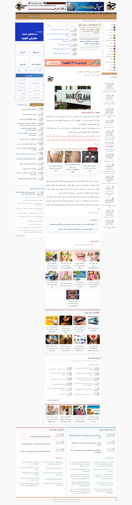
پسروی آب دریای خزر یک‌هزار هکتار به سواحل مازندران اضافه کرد (85, 436)
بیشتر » (48, 24)
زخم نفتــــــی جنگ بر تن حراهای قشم (33, 197)
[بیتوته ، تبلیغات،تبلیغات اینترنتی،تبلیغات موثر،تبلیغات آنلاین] (47, 6)
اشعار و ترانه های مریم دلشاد (109, 183)
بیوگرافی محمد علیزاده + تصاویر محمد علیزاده (109, 138)
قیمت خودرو (37, 79)
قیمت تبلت (37, 93)
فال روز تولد (26, 70)
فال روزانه (22, 64)
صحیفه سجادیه (22, 97)
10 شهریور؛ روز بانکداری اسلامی (82, 244)
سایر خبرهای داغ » (21, 235)
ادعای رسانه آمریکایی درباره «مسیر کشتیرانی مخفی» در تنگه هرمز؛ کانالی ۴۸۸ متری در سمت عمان (30, 231)
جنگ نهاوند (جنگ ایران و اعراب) (28, 109)
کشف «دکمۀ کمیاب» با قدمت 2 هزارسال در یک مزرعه (52, 473)
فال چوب (32, 70)
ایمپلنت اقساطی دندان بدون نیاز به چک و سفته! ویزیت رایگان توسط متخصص (72, 224)
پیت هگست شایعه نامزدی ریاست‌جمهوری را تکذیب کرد (30, 227)
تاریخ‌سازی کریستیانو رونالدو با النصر (34, 221)
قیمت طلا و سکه (36, 83)
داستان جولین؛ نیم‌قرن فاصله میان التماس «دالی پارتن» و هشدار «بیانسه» (25, 193)
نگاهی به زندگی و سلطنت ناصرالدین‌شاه (27, 178)
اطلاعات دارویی (22, 79)
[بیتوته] (21, 10)
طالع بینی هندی (39, 70)
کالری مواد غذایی (22, 86)
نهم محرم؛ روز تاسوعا (64, 44)
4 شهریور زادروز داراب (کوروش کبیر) (60, 29)
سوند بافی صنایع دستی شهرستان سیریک (57, 373)
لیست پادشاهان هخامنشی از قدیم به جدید (26, 144)
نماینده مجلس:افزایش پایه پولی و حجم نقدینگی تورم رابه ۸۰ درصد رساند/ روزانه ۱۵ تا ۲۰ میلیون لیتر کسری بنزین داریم (79, 476)
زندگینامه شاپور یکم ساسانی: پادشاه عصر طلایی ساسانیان (109, 90)
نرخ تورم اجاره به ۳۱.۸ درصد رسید (35, 224)
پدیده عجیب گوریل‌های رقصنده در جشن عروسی (29, 468)
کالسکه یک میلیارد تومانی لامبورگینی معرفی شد (30, 473)
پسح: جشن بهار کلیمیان (109, 127)
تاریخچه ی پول (61, 394)
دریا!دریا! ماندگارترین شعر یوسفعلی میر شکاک (83, 368)
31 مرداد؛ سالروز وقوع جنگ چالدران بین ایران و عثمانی (59, 40)
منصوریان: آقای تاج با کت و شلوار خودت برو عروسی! (52, 484)
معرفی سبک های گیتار (109, 161)
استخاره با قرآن (36, 64)
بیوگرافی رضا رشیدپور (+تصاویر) (109, 194)
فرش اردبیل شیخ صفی (109, 217)
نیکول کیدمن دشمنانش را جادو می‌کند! (40, 436)
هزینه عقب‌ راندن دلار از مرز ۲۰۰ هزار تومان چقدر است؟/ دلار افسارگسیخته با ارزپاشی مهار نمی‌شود (80, 483)
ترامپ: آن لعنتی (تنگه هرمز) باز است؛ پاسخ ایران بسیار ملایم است (104, 483)
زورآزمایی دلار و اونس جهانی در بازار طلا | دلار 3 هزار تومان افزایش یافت (29, 209)
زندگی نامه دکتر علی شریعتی (29, 168)
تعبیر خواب (19, 70)
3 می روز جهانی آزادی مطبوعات (61, 53)
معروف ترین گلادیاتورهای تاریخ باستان (109, 205)
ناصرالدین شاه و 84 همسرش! (29, 114)
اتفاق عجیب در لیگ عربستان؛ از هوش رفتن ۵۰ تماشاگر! (30, 478)
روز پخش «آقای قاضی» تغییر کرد (54, 468)
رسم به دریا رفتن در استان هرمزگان (56, 369)
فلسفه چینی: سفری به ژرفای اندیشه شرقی (26, 153)
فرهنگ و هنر (113, 20)
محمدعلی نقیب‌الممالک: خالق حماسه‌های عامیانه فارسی (109, 172)
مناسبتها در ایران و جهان (103, 20)
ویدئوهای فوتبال (22, 83)
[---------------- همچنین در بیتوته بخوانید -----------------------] (56, 429)
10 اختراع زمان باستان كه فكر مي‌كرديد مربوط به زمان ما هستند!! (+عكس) (27, 124)
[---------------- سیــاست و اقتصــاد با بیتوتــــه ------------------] (106, 429)
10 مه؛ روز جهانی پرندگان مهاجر (61, 48)
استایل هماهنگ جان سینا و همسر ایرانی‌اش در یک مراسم (35, 451)
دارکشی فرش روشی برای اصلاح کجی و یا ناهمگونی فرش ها (83, 384)
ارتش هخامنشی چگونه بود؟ (58, 384)
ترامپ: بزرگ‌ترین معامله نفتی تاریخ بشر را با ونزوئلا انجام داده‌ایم (86, 444)
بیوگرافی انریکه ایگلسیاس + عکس (109, 227)
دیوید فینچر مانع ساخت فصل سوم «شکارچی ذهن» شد (31, 462)
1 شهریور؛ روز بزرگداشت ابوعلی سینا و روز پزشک (58, 35)
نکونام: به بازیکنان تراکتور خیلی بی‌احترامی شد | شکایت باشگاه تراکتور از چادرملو (29, 484)
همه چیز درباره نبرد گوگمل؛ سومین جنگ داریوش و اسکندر (27, 133)
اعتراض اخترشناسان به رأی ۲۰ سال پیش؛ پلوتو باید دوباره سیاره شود (29, 217)
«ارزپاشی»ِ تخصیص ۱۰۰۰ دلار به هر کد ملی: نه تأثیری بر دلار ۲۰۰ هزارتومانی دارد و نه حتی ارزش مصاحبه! (103, 476)
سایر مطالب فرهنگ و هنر (53, 400)
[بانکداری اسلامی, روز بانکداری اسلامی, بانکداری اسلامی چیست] (73, 97)
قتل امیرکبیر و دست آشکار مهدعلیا (28, 139)
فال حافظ (36, 52)
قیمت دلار (37, 86)
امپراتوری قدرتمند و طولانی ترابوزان (27, 163)
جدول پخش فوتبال (21, 90)
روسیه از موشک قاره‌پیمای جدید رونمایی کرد (32, 200)
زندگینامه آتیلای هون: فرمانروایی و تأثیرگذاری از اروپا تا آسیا (28, 129)
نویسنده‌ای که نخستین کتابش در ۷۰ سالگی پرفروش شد (30, 213)
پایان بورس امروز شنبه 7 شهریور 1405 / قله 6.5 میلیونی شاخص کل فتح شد (30, 204)
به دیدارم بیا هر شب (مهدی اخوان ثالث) (83, 394)
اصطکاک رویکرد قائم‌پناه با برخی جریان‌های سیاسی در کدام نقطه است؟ (85, 451)
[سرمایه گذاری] (73, 62)
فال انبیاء (22, 52)
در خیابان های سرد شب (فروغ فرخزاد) (109, 116)
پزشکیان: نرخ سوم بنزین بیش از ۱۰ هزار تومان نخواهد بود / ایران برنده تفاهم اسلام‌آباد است (103, 490)
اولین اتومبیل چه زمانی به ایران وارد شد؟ (84, 373)
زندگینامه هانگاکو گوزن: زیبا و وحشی (27, 119)
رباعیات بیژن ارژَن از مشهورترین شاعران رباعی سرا (109, 103)
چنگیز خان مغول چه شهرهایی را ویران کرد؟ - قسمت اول (26, 173)
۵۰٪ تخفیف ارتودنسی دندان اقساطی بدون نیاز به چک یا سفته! (76, 229)
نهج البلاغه (23, 93)
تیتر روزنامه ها (36, 97)
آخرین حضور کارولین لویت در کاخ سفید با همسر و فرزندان (79, 470)
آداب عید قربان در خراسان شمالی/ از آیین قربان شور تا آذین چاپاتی (83, 378)
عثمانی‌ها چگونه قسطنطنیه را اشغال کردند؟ (26, 158)
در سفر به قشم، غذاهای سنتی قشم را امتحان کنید (56, 389)
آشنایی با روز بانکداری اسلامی (89, 71)
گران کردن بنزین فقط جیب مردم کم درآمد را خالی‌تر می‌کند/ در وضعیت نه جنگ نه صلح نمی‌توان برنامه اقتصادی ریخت (103, 463)
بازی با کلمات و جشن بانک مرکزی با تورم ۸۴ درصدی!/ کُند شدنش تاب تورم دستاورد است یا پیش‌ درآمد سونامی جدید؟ (79, 490)
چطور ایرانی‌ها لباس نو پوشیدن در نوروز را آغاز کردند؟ (26, 148)
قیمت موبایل (37, 90)
